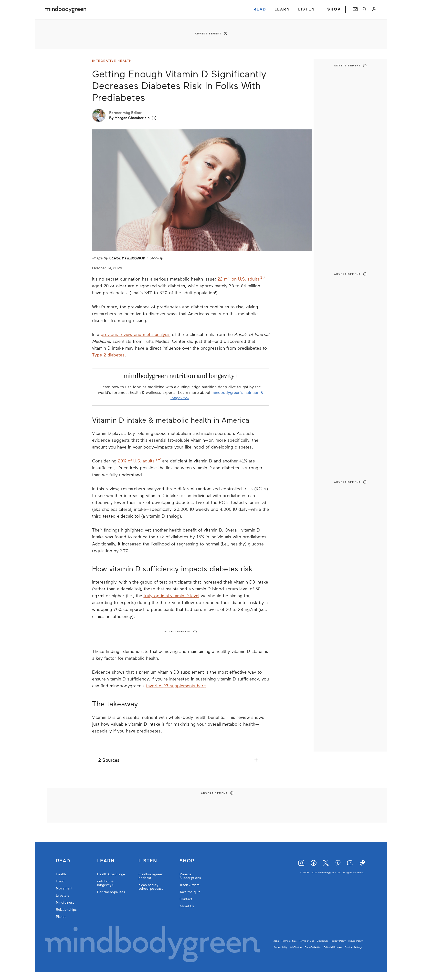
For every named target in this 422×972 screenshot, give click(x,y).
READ (259, 9)
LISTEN (306, 9)
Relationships (66, 909)
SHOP (333, 9)
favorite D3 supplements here (176, 685)
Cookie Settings (353, 947)
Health (61, 874)
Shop (186, 861)
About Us (186, 906)
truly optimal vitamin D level (171, 595)
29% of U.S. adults (136, 461)
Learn (106, 861)
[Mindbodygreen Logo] (65, 9)
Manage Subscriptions (190, 876)
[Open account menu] (374, 9)
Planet (61, 917)
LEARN (282, 9)
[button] (154, 118)
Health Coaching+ (111, 874)
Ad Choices (295, 947)
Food (60, 881)
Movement (64, 888)
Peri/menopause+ (111, 892)
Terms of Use (306, 941)
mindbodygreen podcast (150, 876)
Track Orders (189, 885)
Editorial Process (333, 947)
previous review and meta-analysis (135, 334)
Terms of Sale (289, 941)
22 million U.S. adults (238, 279)
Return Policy (355, 941)
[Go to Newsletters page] (355, 9)
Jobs (276, 941)
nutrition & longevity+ (105, 883)
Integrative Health (112, 61)
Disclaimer (322, 941)
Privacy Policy (338, 941)
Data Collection (313, 947)
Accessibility (280, 947)
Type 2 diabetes (108, 355)
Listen (147, 861)
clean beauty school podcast (150, 886)
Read (63, 861)
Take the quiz (189, 892)
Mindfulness (65, 902)
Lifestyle (62, 895)
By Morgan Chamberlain (129, 118)
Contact (185, 899)
